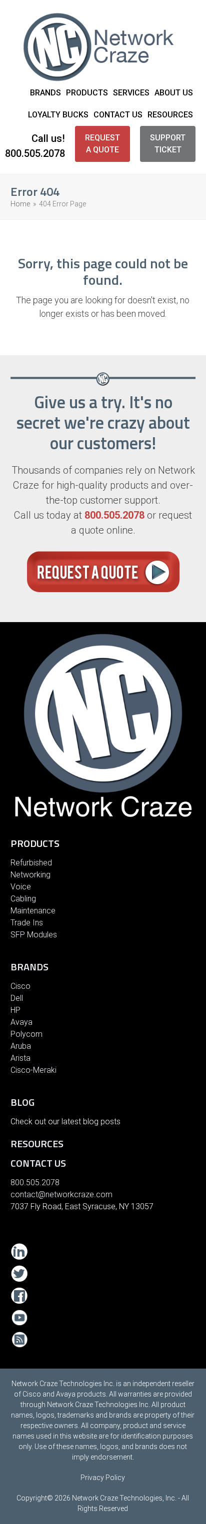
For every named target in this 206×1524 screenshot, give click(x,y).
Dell (16, 998)
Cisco (20, 986)
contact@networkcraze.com (61, 1194)
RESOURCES (37, 1143)
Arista (20, 1058)
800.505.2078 (35, 153)
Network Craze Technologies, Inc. (124, 1498)
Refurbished (31, 862)
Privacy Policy (102, 1478)
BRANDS (29, 966)
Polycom (26, 1034)
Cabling (23, 898)
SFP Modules (33, 934)
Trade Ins (26, 922)
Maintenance (33, 910)
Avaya (21, 1022)
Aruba (20, 1046)
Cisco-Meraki (33, 1070)
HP (15, 1010)
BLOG (22, 1102)
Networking (30, 874)
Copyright (31, 1498)
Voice (20, 886)
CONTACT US (38, 1163)
